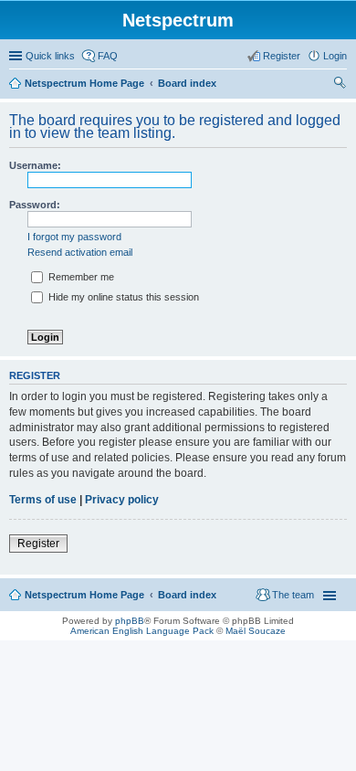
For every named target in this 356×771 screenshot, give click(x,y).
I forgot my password (74, 236)
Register (38, 543)
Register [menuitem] (281, 55)
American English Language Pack (142, 631)
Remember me (80, 276)
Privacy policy (122, 499)
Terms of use (43, 499)
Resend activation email (79, 252)
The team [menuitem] (293, 594)
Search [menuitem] (339, 85)
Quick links (50, 55)
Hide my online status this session (122, 296)
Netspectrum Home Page (84, 83)
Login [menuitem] (335, 55)
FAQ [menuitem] (108, 55)
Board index (187, 83)
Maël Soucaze (255, 631)
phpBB (129, 621)
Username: (35, 165)
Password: (34, 204)
